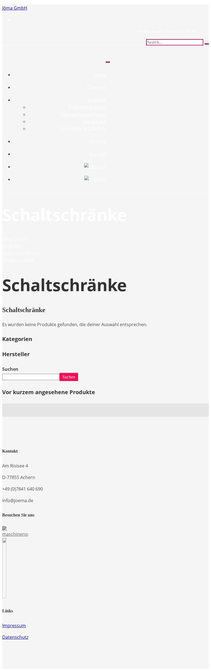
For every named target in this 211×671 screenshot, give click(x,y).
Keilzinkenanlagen (87, 107)
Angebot (97, 100)
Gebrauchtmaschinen (83, 114)
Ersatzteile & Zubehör (83, 129)
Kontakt (98, 154)
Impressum (14, 626)
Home (99, 75)
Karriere (97, 141)
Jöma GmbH (14, 8)
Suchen (10, 369)
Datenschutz (15, 637)
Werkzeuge (94, 121)
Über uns (96, 87)
